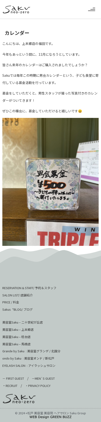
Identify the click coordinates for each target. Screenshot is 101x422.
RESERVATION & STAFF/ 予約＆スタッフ (29, 288)
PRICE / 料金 (10, 302)
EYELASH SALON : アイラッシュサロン (28, 365)
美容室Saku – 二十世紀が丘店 (22, 322)
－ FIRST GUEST (13, 378)
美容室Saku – (11, 329)
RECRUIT (11, 385)
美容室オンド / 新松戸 (38, 358)
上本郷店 (27, 329)
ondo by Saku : (12, 358)
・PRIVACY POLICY (37, 385)
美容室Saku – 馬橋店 (16, 344)
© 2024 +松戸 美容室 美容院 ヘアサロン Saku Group (50, 413)
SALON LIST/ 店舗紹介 (17, 295)
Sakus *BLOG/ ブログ (17, 309)
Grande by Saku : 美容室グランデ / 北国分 (31, 351)
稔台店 (26, 337)
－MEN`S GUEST (43, 378)
